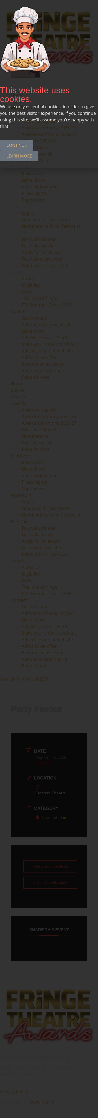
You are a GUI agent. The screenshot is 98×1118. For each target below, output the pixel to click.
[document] (49, 559)
